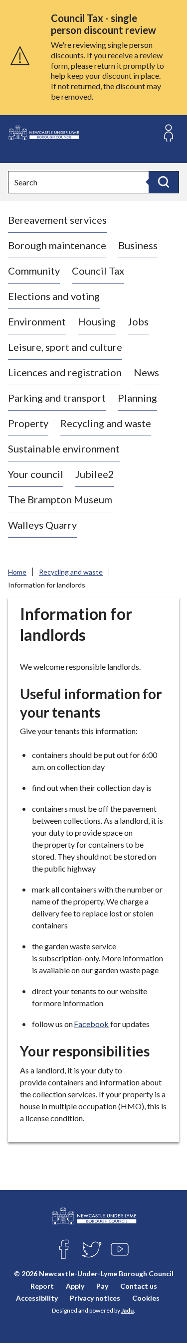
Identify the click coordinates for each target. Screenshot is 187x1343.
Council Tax (98, 271)
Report (42, 1286)
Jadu (127, 1310)
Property (28, 423)
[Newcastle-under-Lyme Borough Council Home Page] (43, 133)
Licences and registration (65, 372)
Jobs (138, 321)
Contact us (138, 1286)
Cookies (146, 1298)
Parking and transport (57, 398)
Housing (97, 321)
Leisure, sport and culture (65, 347)
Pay (102, 1286)
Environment (37, 321)
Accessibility (37, 1298)
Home (17, 572)
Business (138, 245)
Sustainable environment (64, 448)
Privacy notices (95, 1298)
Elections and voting (54, 296)
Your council (35, 474)
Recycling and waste (105, 423)
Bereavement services (57, 220)
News (146, 372)
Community (34, 271)
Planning (137, 398)
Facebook (91, 1024)
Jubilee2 (94, 474)
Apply (75, 1286)
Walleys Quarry (42, 525)
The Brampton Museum (60, 499)
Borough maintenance (57, 245)
